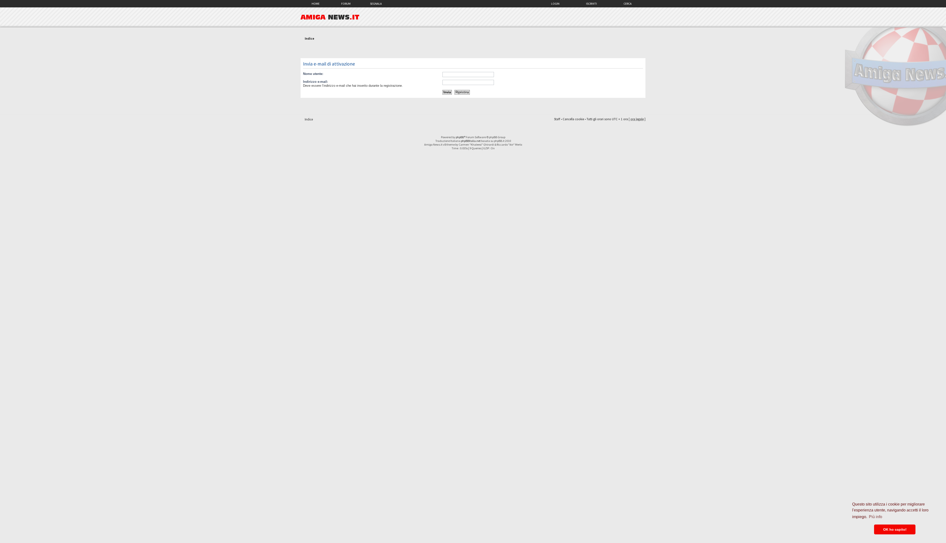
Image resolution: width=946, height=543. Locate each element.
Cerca (628, 3)
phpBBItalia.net (471, 141)
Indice (309, 38)
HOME (316, 3)
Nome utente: (313, 74)
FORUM (346, 3)
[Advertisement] (473, 50)
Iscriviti (591, 3)
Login (555, 3)
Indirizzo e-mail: (315, 82)
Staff (557, 119)
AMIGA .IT (330, 17)
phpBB (460, 137)
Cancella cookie (573, 119)
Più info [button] (875, 517)
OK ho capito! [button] (895, 529)
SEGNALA (376, 3)
